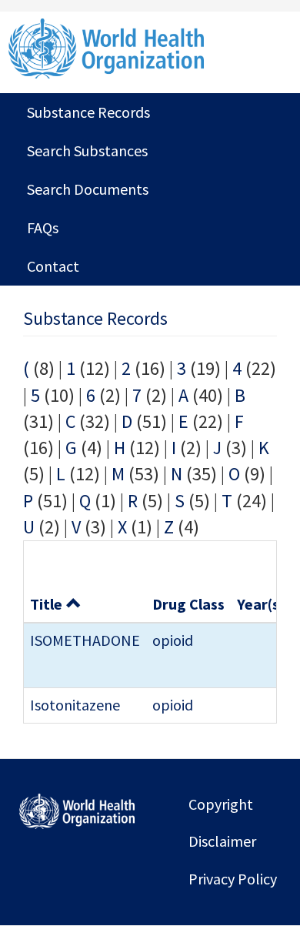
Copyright (220, 804)
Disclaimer (222, 841)
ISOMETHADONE (85, 640)
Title (46, 603)
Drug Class (188, 603)
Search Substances (87, 150)
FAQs (42, 227)
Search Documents (87, 189)
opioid (172, 640)
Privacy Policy (232, 878)
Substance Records (88, 112)
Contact (53, 266)
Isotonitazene (75, 704)
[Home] (150, 48)
